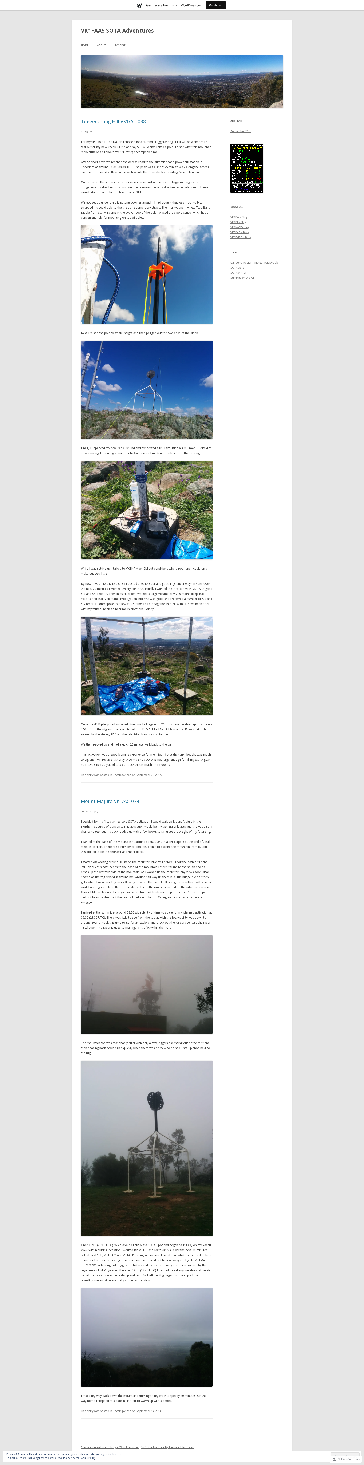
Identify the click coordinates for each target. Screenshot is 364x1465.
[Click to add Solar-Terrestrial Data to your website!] (246, 192)
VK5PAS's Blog (239, 232)
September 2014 (240, 131)
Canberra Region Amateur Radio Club (254, 262)
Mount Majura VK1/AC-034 (110, 801)
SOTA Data (237, 267)
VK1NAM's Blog (239, 227)
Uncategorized (122, 775)
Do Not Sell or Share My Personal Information (167, 1447)
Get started (216, 5)
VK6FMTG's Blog (240, 237)
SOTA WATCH (238, 272)
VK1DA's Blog (238, 217)
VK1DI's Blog (238, 222)
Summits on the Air (242, 278)
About (101, 45)
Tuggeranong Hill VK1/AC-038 (113, 121)
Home (85, 45)
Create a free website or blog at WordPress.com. (110, 1447)
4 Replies (86, 132)
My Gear (120, 45)
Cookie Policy (87, 1458)
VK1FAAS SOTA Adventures (117, 30)
